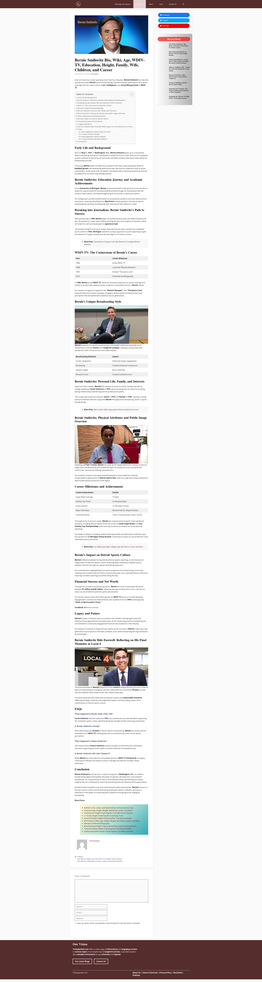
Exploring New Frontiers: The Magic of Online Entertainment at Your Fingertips (179, 90)
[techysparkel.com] (78, 4)
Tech (161, 4)
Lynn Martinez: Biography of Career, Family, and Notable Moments (100, 861)
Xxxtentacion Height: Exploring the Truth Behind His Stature (108, 813)
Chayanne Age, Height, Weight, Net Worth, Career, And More (108, 810)
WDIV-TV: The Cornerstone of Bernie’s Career (94, 105)
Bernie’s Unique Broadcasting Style (90, 108)
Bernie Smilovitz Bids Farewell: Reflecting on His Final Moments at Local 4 (105, 127)
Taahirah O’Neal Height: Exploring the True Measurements (108, 828)
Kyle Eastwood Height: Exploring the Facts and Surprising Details (110, 826)
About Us (136, 972)
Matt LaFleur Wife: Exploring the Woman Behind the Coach (116, 409)
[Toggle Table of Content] (130, 94)
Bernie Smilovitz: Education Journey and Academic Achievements (101, 100)
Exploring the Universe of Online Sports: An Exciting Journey (179, 97)
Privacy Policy (165, 972)
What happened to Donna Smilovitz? (94, 137)
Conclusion (82, 141)
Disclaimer (177, 972)
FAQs (80, 129)
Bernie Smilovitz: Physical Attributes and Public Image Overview (101, 113)
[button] (183, 4)
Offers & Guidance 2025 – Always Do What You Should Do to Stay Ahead (179, 69)
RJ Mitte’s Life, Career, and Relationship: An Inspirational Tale (108, 808)
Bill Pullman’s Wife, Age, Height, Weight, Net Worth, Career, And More (112, 821)
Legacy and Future (85, 124)
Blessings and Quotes (122, 4)
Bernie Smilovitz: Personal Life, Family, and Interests (96, 111)
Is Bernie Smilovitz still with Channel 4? (94, 139)
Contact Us (173, 4)
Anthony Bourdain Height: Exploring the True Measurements (108, 831)
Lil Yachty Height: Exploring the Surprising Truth (103, 815)
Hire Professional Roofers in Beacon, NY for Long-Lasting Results (178, 53)
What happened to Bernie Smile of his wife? (96, 132)
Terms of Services (149, 972)
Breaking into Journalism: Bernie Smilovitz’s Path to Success (99, 103)
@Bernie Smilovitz (91, 607)
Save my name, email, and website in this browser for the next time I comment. (108, 923)
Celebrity (139, 4)
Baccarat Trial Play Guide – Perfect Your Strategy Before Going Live (178, 77)
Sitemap (136, 975)
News (151, 4)
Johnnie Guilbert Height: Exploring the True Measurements (108, 818)
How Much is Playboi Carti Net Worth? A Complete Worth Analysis (99, 859)
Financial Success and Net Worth (90, 121)
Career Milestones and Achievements (91, 116)
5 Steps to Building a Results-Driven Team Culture (178, 83)
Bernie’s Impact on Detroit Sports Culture (92, 119)
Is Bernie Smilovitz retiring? (90, 134)
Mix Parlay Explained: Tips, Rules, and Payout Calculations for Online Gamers (178, 46)
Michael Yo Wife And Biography (97, 823)
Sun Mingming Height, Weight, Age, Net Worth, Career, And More (118, 547)
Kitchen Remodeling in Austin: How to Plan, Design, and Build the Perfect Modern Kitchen (179, 61)
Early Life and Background (87, 97)
